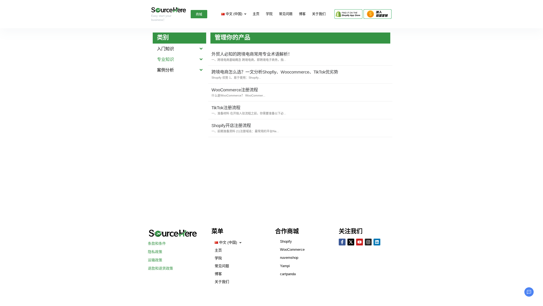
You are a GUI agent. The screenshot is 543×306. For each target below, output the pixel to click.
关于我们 (319, 14)
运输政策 (155, 260)
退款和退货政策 (160, 268)
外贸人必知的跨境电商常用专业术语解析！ (251, 54)
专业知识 (165, 59)
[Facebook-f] (342, 242)
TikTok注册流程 (225, 107)
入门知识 (165, 49)
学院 (269, 14)
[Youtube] (359, 242)
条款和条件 (157, 244)
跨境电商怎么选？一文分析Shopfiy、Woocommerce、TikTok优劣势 (274, 72)
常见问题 (285, 14)
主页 (256, 14)
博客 (302, 14)
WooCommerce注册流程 (234, 90)
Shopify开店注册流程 (231, 125)
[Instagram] (368, 242)
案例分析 (165, 70)
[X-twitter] (350, 242)
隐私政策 (155, 252)
